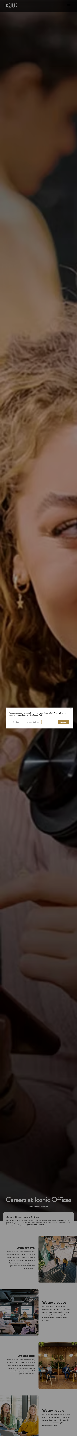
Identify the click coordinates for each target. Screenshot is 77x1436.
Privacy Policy (38, 715)
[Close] (71, 709)
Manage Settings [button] (32, 722)
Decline (16, 722)
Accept (63, 722)
